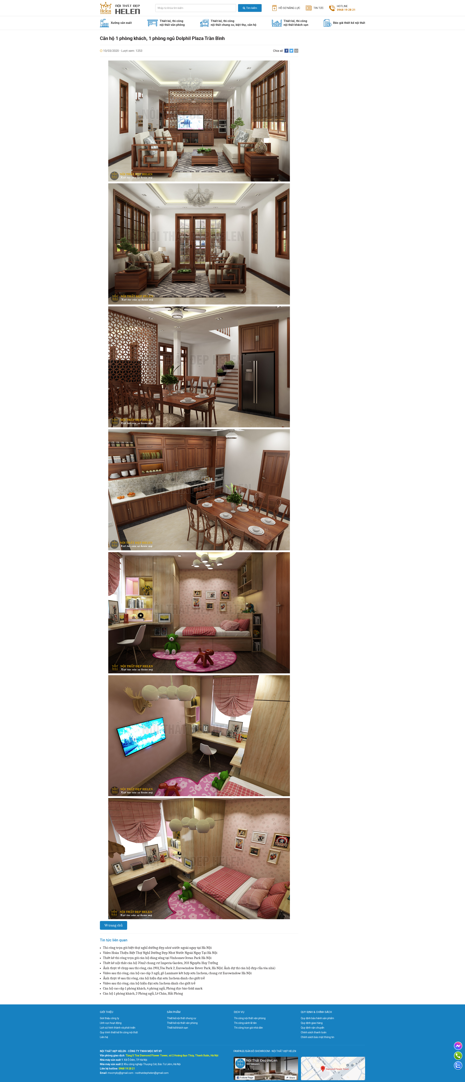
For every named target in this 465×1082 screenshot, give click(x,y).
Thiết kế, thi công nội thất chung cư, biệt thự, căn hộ (233, 23)
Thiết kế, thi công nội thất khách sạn (296, 23)
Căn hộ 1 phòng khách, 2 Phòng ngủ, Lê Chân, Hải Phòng (143, 994)
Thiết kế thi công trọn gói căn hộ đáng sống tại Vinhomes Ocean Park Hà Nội (157, 958)
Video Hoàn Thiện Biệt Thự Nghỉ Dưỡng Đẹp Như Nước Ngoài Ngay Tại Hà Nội (160, 953)
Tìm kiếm (251, 8)
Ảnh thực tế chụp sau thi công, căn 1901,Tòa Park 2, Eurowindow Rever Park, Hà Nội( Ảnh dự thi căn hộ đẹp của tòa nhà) (189, 968)
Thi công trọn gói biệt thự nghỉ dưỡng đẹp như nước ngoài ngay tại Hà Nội (157, 948)
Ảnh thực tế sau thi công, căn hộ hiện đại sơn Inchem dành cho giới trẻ (154, 978)
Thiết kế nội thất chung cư (181, 1018)
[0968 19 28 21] (458, 1055)
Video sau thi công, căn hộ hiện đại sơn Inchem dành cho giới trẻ (149, 983)
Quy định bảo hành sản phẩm (317, 1018)
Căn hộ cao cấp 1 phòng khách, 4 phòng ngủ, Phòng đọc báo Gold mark (153, 988)
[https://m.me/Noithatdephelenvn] (458, 1046)
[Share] (286, 51)
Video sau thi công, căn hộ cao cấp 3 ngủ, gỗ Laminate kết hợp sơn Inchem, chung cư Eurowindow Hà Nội (177, 973)
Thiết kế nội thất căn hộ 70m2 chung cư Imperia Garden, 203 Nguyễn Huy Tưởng (160, 963)
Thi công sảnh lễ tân (245, 1022)
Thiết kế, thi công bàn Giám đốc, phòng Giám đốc (182, 32)
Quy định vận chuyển (312, 1027)
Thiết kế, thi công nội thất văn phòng (172, 23)
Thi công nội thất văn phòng (250, 1018)
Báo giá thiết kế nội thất (349, 23)
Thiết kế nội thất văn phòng (182, 1022)
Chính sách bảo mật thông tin (317, 1037)
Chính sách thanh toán (313, 1032)
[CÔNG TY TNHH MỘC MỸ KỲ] (123, 8)
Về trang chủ (113, 925)
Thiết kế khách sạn (177, 1027)
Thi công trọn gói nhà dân (248, 1027)
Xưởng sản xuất (121, 23)
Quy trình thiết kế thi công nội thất (119, 1032)
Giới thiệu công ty (109, 1018)
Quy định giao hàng (312, 1022)
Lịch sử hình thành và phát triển (117, 1027)
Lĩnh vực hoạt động (111, 1022)
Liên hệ (104, 1037)
